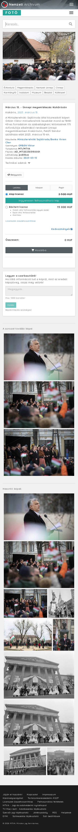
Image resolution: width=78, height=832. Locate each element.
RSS (54, 812)
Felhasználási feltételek (51, 801)
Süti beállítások (51, 816)
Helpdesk (66, 812)
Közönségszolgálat (13, 798)
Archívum (24, 4)
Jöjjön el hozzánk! (12, 794)
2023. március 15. (28, 112)
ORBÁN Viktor (27, 145)
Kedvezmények (61, 229)
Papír (61, 187)
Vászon (39, 187)
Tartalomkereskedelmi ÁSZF (43, 798)
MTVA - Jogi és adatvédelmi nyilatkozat (25, 805)
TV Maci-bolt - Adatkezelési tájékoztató (24, 809)
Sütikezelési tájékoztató (26, 816)
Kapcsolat (32, 794)
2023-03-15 (30, 158)
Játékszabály (40, 812)
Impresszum (49, 794)
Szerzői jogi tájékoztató (15, 812)
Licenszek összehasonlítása (20, 221)
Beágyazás (16, 174)
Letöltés (16, 187)
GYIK (5, 816)
